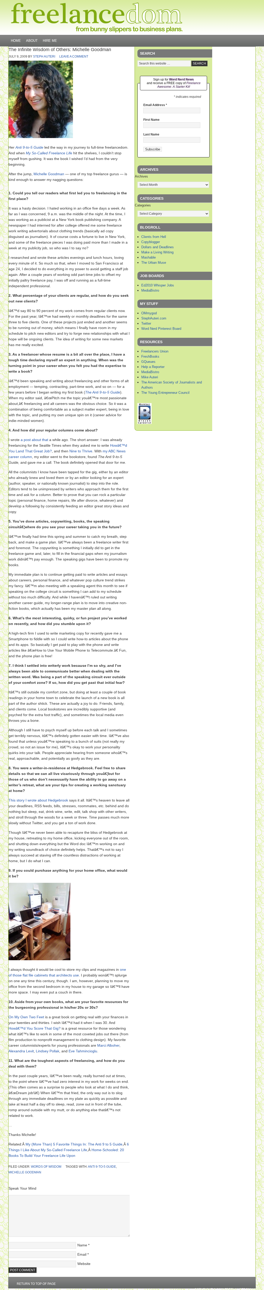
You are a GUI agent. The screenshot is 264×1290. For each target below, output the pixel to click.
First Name (151, 119)
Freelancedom (97, 18)
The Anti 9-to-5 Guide (102, 392)
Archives (141, 176)
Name (82, 1245)
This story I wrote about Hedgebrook (38, 800)
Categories (143, 205)
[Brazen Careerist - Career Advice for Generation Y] (144, 423)
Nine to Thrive (80, 451)
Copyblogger (150, 242)
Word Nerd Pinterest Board (161, 329)
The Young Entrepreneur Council (165, 393)
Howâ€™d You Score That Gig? (35, 1028)
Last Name (151, 134)
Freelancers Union (154, 351)
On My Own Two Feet (26, 1017)
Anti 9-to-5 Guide (29, 147)
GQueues (148, 362)
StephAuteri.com (153, 318)
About (32, 41)
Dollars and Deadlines (157, 247)
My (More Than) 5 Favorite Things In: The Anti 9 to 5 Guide (74, 1144)
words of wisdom (46, 1166)
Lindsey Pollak (47, 1051)
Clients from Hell (153, 237)
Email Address (155, 105)
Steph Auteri (44, 56)
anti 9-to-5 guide (102, 1166)
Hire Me (50, 41)
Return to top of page (36, 1284)
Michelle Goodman (49, 174)
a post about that (34, 440)
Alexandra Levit (21, 1051)
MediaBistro (150, 290)
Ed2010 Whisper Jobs (157, 285)
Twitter (146, 323)
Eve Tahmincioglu (83, 1051)
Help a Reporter (152, 367)
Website (83, 1264)
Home (16, 41)
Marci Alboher (108, 1045)
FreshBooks (150, 356)
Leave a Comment (73, 56)
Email (81, 1254)
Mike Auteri (149, 377)
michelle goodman (25, 1172)
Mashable (148, 257)
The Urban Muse (153, 263)
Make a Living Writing (157, 252)
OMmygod (149, 313)
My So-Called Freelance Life (49, 153)
